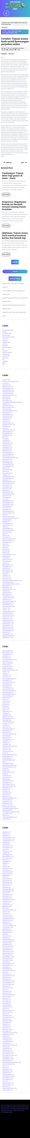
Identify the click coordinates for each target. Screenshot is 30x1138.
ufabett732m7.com (7, 1012)
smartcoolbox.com (7, 594)
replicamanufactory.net (8, 941)
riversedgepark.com (7, 847)
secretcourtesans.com (8, 837)
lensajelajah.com (6, 861)
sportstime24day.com (8, 478)
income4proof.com (7, 858)
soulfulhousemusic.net (8, 597)
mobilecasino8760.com (8, 772)
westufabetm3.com (7, 634)
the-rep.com (5, 699)
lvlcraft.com (5, 908)
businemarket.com (7, 461)
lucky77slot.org (6, 507)
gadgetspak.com (6, 929)
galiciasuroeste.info (7, 716)
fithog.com (5, 753)
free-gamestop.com (7, 416)
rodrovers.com (6, 913)
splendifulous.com (7, 944)
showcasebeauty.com (8, 689)
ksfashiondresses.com (8, 530)
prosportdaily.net (6, 1005)
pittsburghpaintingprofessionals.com (12, 580)
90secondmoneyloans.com (9, 910)
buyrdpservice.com (7, 435)
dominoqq (5, 357)
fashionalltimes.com (7, 1057)
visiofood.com (6, 1013)
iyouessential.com (7, 880)
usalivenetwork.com (7, 405)
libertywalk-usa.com (7, 652)
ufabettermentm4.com (8, 615)
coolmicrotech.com (7, 1050)
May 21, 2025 (6, 48)
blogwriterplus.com (7, 386)
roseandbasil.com (7, 758)
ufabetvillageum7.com (8, 956)
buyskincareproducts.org (8, 806)
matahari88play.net (7, 462)
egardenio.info (6, 549)
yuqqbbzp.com (6, 922)
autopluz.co (5, 673)
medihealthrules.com (7, 1034)
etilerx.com (5, 972)
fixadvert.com (6, 671)
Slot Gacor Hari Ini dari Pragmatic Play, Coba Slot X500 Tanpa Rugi (14, 23)
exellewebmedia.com (7, 414)
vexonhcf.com (6, 677)
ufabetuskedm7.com (7, 625)
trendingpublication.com (8, 611)
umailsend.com (6, 426)
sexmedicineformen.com (8, 589)
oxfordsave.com (6, 445)
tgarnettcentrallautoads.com (9, 670)
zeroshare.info (6, 708)
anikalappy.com (6, 967)
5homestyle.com (6, 818)
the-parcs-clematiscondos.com (10, 381)
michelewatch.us (6, 664)
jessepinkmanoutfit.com (8, 424)
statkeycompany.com (8, 692)
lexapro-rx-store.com (7, 805)
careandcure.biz (6, 561)
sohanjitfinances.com (8, 596)
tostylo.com (5, 438)
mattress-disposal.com (8, 516)
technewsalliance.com (8, 982)
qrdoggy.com (5, 521)
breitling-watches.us (7, 668)
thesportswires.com (7, 473)
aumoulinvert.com (7, 782)
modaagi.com (6, 713)
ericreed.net (5, 768)
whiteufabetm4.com (7, 965)
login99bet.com (6, 835)
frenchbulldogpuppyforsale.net (10, 808)
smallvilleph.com (6, 715)
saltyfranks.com (6, 701)
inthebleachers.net (7, 803)
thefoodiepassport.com (8, 784)
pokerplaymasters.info (8, 391)
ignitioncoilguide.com (7, 1083)
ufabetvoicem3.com (7, 958)
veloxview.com (6, 632)
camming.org (5, 842)
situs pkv (7, 1110)
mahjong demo (6, 342)
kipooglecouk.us (6, 779)
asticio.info (5, 547)
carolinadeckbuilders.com (9, 694)
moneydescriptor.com (8, 464)
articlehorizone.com (7, 920)
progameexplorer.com (8, 1074)
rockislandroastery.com (8, 1076)
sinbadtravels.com (7, 417)
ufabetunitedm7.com (7, 623)
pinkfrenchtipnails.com (8, 483)
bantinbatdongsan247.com (9, 395)
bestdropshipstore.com (8, 899)
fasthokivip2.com (6, 450)
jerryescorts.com (6, 495)
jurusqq (4, 331)
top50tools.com (6, 697)
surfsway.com (6, 903)
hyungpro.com (6, 475)
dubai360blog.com (7, 506)
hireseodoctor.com (7, 932)
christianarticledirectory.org (9, 817)
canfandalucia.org (7, 1039)
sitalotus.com (6, 535)
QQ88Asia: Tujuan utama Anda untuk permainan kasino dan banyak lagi (15, 235)
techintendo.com (6, 896)
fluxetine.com (5, 770)
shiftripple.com (6, 590)
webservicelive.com (7, 1090)
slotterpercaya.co (7, 592)
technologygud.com (7, 523)
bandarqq (17, 1108)
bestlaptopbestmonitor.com (9, 754)
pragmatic (5, 361)
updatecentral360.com (8, 540)
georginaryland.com (7, 756)
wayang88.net (6, 962)
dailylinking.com (6, 875)
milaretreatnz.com (7, 711)
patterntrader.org (6, 532)
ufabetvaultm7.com (7, 955)
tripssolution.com (7, 915)
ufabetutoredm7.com (8, 629)
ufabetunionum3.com (8, 951)
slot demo (5, 340)
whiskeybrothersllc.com (8, 635)
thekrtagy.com (6, 1046)
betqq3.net (5, 773)
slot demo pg (5, 354)
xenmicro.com (6, 866)
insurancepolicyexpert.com (9, 690)
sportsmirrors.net (7, 488)
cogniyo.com (5, 563)
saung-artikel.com (7, 449)
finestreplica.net (6, 974)
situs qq (4, 344)
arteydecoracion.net (7, 751)
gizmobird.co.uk (6, 656)
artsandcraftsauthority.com (9, 1088)
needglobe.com (6, 575)
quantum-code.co (7, 996)
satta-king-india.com (7, 917)
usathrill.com (5, 1036)
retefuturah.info (6, 979)
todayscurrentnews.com (8, 606)
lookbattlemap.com (7, 433)
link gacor (4, 351)
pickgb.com (5, 526)
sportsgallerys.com (7, 487)
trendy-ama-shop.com (8, 1010)
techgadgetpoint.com (8, 501)
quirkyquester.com (7, 587)
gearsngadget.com (7, 930)
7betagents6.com (7, 923)
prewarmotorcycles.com (8, 682)
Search (15, 262)
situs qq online (6, 335)
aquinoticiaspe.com (7, 456)
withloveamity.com (7, 882)
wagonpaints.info (7, 991)
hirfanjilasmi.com (6, 566)
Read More (6, 195)
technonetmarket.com (8, 984)
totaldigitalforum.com (8, 1058)
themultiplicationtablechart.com (10, 812)
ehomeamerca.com (7, 894)
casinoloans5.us (6, 775)
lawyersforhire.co (6, 459)
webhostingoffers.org (8, 891)
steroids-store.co (6, 749)
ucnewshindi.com (7, 409)
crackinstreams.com (7, 927)
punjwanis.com (6, 379)
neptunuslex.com (6, 661)
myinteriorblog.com (7, 1020)
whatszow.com (6, 892)
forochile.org (5, 725)
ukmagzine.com (6, 419)
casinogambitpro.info (8, 390)
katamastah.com (6, 542)
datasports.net (6, 490)
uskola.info (5, 989)
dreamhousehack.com (8, 1052)
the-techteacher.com (7, 1053)
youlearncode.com (7, 884)
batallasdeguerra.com (8, 718)
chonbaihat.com (6, 744)
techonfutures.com (7, 1029)
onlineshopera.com (7, 868)
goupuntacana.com (7, 846)
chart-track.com (6, 727)
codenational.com (7, 1072)
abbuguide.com (6, 887)
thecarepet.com (6, 385)
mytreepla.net (6, 937)
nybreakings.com (6, 1043)
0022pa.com (5, 706)
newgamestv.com (7, 485)
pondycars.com (6, 1027)
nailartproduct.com (7, 904)
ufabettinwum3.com (7, 620)
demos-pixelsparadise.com (9, 678)
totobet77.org (6, 610)
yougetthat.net (6, 440)
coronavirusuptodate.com (9, 925)
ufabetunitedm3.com (7, 622)
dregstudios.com (6, 720)
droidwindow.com (7, 1015)
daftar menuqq (5, 1105)
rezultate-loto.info (7, 942)
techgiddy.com (6, 404)
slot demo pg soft (6, 347)
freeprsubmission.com (8, 1017)
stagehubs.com (6, 832)
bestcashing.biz (6, 735)
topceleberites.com (7, 948)
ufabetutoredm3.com (8, 627)
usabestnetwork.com (7, 423)
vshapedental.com (7, 1038)
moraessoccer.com (7, 723)
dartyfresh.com (6, 870)
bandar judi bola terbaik (8, 337)
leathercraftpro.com (7, 570)
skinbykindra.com (7, 1069)
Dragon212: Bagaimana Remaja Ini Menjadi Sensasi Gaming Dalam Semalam (14, 206)
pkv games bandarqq (7, 330)
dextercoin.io (5, 815)
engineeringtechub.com (8, 494)
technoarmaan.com (7, 1060)
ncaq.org (4, 865)
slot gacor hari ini (9, 1108)
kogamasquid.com (7, 810)
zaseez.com (5, 849)
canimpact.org (6, 791)
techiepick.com (6, 1024)
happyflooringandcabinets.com (10, 518)
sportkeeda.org (6, 558)
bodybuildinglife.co (7, 520)
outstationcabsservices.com (9, 1045)
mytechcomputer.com (8, 1084)
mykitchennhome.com (8, 780)
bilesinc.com (5, 709)
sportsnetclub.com (7, 442)
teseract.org (5, 1008)
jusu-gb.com (5, 383)
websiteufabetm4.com (8, 963)
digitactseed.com (6, 906)
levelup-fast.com (6, 936)
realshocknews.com (7, 525)
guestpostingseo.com (8, 388)
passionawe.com (6, 578)
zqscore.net (5, 544)
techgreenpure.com (7, 897)
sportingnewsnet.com (8, 476)
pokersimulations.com (8, 939)
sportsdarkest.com (7, 469)
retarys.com (5, 428)
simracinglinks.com (7, 683)
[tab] (6, 13)
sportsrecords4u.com (8, 946)
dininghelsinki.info (7, 968)
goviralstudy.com (6, 793)
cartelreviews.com (7, 901)
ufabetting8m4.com (7, 949)
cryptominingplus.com (8, 454)
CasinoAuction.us (7, 777)
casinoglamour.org (7, 813)
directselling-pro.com (7, 1077)
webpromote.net (6, 748)
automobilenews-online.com (9, 1055)
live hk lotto (5, 345)
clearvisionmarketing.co (8, 994)
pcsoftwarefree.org (7, 873)
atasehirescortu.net (7, 492)
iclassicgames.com (7, 447)
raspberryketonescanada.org (10, 1032)
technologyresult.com (8, 889)
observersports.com (7, 452)
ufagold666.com (6, 1019)
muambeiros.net (6, 741)
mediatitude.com (6, 680)
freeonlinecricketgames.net (9, 734)
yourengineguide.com (8, 1041)
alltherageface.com (7, 1071)
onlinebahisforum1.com (8, 839)
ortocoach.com (6, 577)
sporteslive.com (6, 480)
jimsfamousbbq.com (7, 651)
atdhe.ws (4, 761)
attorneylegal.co (6, 497)
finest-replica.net (6, 1001)
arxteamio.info (6, 551)
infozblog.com (6, 742)
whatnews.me (6, 998)
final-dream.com (6, 1000)
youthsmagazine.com (8, 466)
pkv (3, 359)
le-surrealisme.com (7, 687)
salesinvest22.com (7, 1007)
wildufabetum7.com (7, 637)
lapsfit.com (5, 934)
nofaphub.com (6, 853)
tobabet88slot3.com (7, 604)
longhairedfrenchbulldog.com (10, 457)
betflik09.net (5, 863)
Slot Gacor (4, 27)
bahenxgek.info (6, 398)
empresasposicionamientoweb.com (11, 1062)
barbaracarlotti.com (7, 799)
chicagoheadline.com (7, 840)
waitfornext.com (6, 993)
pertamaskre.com (7, 400)
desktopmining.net (7, 801)
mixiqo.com (5, 573)
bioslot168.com (6, 1086)
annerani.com (6, 703)
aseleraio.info (5, 546)
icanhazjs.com (6, 789)
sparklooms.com (6, 599)
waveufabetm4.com (7, 960)
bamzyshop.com (6, 1026)
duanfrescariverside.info (8, 970)
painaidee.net (5, 468)
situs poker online (6, 333)
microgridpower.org (7, 571)
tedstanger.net (6, 986)
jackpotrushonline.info (8, 407)
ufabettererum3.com (7, 613)
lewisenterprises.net (7, 872)
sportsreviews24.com (8, 504)
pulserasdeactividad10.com (9, 798)
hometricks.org (6, 568)
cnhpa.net (5, 533)
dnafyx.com (5, 877)
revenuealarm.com (7, 1079)
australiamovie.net (7, 654)
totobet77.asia (6, 608)
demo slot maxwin (7, 352)
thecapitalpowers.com (8, 603)
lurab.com (5, 1081)
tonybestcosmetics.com (8, 1064)
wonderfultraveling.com (8, 728)
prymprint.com (6, 556)
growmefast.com (6, 509)
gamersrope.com (6, 412)
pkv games (4, 1107)
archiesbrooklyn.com (7, 739)
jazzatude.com (6, 704)
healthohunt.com (6, 977)
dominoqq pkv (6, 356)
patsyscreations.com (7, 856)
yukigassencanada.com (8, 918)
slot (3, 349)
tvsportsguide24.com (8, 502)
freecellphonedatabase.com (9, 411)
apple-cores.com (6, 796)
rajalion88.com (6, 844)
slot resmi (4, 338)
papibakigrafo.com (7, 787)
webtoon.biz (5, 471)
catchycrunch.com (7, 851)
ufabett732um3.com (7, 987)
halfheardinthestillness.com (9, 765)
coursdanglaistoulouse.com (9, 659)
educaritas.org (6, 859)
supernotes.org (6, 537)
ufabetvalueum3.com (8, 953)
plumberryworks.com (7, 582)
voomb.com (5, 499)
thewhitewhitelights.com (8, 760)
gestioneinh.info (6, 1003)
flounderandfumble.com (8, 975)
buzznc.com (5, 1065)
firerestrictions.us (7, 737)
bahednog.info (6, 397)
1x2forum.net (6, 833)
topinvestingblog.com (8, 696)
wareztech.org (6, 421)
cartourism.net (6, 794)
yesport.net (5, 436)
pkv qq (4, 363)
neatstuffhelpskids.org (8, 722)
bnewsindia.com (6, 1022)
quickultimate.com (7, 585)
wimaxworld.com (6, 732)
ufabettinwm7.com (7, 618)
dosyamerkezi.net (7, 685)
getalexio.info (5, 552)
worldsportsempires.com (8, 539)
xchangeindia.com (7, 1048)
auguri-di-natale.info (7, 663)
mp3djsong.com (6, 658)
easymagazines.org (7, 565)
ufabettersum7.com (7, 616)
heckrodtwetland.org (7, 763)
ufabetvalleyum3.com (8, 630)
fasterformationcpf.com (8, 430)
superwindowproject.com (9, 786)
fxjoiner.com (5, 1067)
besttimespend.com (7, 559)
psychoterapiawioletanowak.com (11, 584)
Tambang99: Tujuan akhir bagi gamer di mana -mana (12, 175)
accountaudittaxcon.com (9, 554)
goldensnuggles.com (7, 431)
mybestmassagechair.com (9, 767)
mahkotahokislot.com (8, 511)
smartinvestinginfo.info (8, 981)
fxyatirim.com (6, 885)
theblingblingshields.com (8, 481)
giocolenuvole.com (7, 878)
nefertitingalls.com (7, 854)
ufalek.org (5, 514)
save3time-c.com (6, 675)
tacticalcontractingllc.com (9, 601)
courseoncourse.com (7, 393)
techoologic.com (6, 1031)
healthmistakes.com (7, 528)
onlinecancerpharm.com (8, 513)
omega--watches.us (7, 666)
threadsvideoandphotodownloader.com (12, 402)
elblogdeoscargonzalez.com (9, 746)
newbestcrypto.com (7, 443)
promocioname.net (7, 730)
